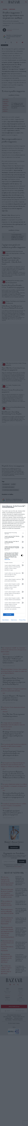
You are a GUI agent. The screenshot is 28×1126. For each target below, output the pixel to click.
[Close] (25, 506)
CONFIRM (8, 614)
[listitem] (14, 533)
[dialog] (14, 563)
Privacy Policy (22, 620)
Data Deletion (5, 620)
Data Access (14, 620)
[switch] (22, 536)
